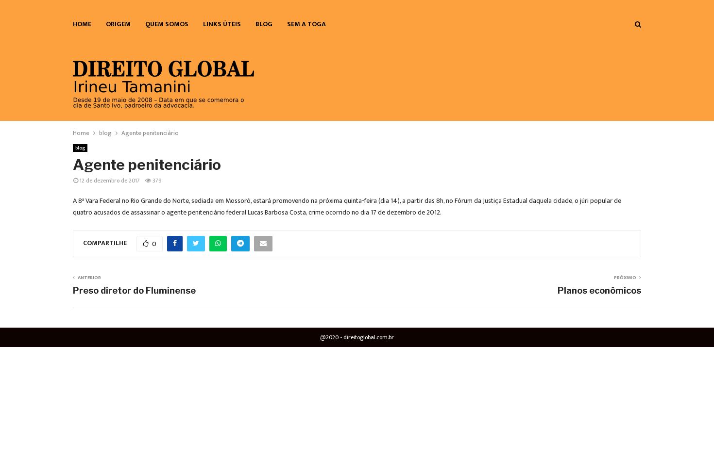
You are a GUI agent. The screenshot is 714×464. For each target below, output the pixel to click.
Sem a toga (306, 24)
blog (263, 24)
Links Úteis (222, 24)
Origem (118, 24)
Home (82, 24)
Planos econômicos (599, 290)
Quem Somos (166, 24)
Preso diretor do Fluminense (134, 290)
